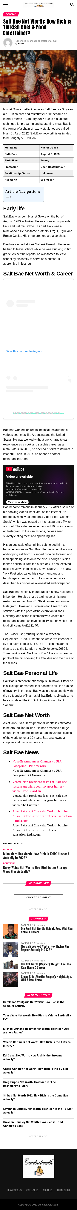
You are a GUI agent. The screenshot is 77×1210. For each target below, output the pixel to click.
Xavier (21, 43)
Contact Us (32, 1190)
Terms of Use (63, 1190)
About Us (47, 1190)
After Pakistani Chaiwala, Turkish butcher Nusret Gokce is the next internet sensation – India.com (42, 816)
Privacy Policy (14, 1190)
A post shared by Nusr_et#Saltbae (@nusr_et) (40, 412)
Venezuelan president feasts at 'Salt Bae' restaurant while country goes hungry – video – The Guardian (40, 786)
